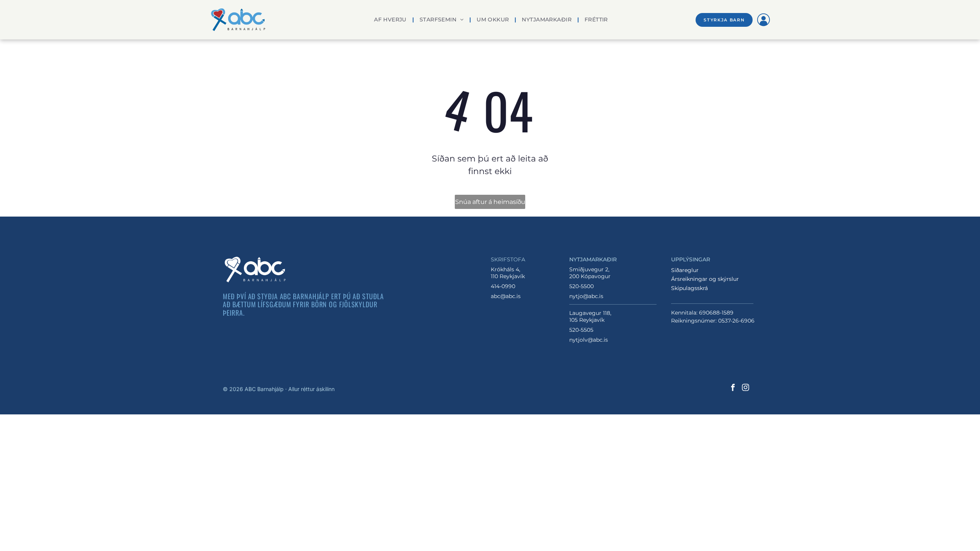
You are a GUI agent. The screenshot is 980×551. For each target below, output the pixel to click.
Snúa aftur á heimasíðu (490, 201)
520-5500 (581, 286)
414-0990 (503, 286)
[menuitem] (391, 19)
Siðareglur (685, 270)
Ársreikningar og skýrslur (705, 279)
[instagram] (745, 388)
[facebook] (733, 388)
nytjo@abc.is (586, 296)
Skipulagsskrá (689, 288)
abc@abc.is (506, 296)
